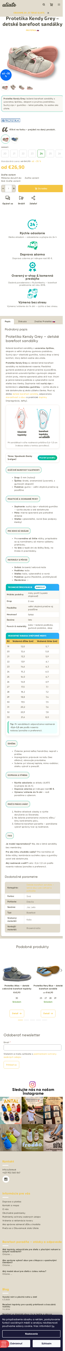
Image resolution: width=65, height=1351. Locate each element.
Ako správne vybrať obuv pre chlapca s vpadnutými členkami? (29, 1261)
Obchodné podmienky (13, 1213)
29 (55, 998)
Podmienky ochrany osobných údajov (21, 1217)
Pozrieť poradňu (47, 458)
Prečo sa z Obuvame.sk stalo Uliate (20, 1228)
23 (32, 153)
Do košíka (42, 188)
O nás (5, 1209)
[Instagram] (5, 1179)
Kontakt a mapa (10, 1205)
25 (50, 153)
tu (53, 1326)
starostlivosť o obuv (16, 397)
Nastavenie (31, 1333)
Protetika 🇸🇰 (32, 30)
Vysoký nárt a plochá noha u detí (19, 1297)
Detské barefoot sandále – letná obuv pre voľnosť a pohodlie (40, 888)
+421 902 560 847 (11, 1172)
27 (46, 998)
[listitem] (5, 139)
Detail (15, 1013)
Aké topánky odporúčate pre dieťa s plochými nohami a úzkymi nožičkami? (31, 1250)
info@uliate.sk (9, 1169)
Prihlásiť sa (11, 1065)
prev (3, 970)
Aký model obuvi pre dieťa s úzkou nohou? (24, 1271)
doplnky (43, 397)
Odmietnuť (16, 1343)
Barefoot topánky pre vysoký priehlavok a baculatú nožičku (29, 1306)
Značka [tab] (44, 321)
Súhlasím (47, 1343)
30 (17, 998)
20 (4, 153)
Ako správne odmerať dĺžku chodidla (21, 1224)
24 (41, 153)
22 (23, 153)
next (61, 970)
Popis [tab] (7, 321)
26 (59, 153)
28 (50, 998)
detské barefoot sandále (25, 394)
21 (14, 153)
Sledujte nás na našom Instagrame (33, 1091)
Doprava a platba (11, 1201)
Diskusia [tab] (22, 321)
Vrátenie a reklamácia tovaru (17, 1220)
